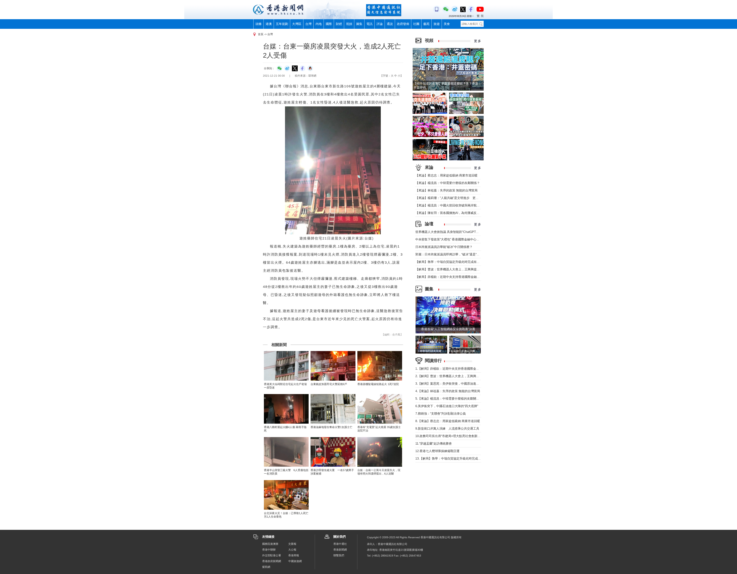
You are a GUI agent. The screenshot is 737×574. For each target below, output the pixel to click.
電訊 (369, 24)
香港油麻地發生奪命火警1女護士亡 (331, 427)
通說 (390, 24)
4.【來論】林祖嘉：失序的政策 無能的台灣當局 (447, 391)
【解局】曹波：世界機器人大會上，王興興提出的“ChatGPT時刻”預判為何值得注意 (471, 269)
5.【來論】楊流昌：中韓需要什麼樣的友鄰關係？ (448, 398)
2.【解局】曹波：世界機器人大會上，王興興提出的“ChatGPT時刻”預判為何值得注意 (473, 376)
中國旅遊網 (295, 561)
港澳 (269, 24)
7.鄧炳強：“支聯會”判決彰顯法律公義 (440, 413)
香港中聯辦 (269, 549)
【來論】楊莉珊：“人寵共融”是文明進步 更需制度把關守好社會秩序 (462, 198)
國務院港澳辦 (270, 543)
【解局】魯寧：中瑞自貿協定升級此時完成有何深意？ (452, 261)
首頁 (260, 34)
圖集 (359, 24)
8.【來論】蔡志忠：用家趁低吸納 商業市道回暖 (447, 421)
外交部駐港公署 (271, 555)
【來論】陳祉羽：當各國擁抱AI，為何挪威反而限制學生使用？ (458, 213)
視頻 (349, 24)
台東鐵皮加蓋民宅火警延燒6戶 (329, 384)
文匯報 (292, 543)
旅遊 (437, 24)
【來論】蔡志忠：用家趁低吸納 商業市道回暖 (446, 175)
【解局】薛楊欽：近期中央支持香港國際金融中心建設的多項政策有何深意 (466, 276)
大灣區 (296, 24)
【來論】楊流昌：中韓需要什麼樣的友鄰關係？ (447, 183)
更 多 (477, 41)
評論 (380, 24)
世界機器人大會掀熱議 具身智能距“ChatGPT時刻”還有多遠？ (456, 232)
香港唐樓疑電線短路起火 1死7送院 (378, 384)
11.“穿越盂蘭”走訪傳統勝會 (433, 443)
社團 (416, 24)
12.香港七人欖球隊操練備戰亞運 (437, 451)
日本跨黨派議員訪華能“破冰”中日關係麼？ (444, 246)
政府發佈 (403, 24)
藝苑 (426, 24)
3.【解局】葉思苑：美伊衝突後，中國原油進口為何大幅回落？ (458, 383)
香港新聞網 (340, 549)
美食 (447, 24)
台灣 (308, 24)
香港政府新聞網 (271, 561)
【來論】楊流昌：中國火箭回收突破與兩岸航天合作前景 (453, 205)
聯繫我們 (338, 555)
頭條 (258, 24)
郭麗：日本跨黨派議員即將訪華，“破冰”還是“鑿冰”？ (451, 254)
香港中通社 (340, 543)
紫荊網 (266, 566)
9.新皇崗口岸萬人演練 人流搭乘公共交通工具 (447, 428)
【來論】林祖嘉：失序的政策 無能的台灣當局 (446, 190)
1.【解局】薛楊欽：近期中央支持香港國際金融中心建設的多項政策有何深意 (467, 368)
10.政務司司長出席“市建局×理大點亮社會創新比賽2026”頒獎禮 (458, 436)
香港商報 (293, 555)
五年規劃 (282, 24)
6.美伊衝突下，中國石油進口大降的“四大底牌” (446, 406)
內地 (319, 24)
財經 (339, 24)
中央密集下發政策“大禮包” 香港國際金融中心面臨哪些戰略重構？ (459, 239)
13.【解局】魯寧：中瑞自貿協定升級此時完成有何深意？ (454, 458)
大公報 (292, 549)
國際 (329, 24)
